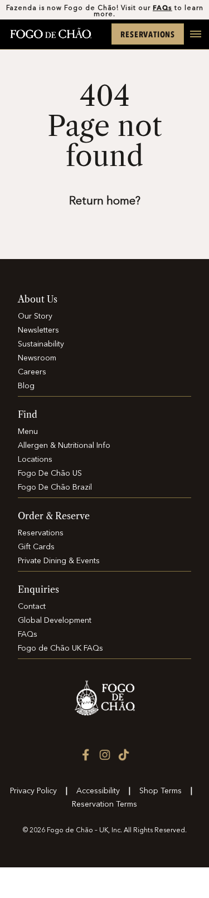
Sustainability (41, 344)
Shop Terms (160, 791)
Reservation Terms (104, 804)
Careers (32, 372)
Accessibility (98, 791)
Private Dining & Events (59, 561)
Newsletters (38, 330)
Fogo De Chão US (50, 473)
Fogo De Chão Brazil (55, 487)
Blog (26, 386)
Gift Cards (36, 547)
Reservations (41, 533)
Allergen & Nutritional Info (64, 446)
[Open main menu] (191, 40)
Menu (28, 432)
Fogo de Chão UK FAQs (60, 648)
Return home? (104, 201)
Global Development (54, 620)
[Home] (50, 34)
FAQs (162, 7)
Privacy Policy (33, 791)
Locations (35, 459)
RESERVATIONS (147, 34)
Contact (32, 607)
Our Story (35, 316)
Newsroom (37, 358)
